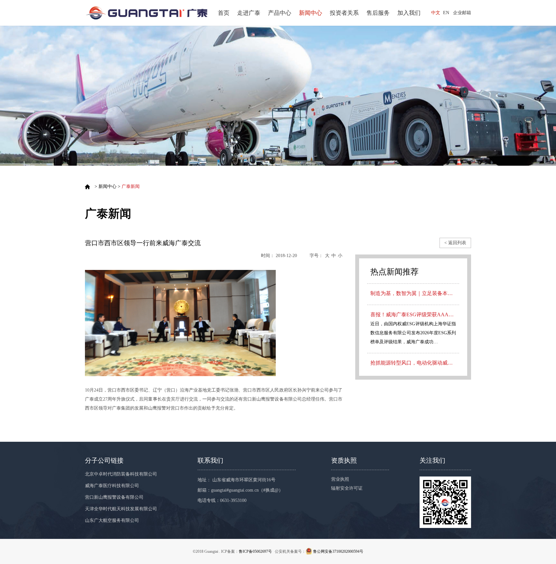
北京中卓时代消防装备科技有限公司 (121, 474)
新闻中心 (310, 13)
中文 (435, 12)
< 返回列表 (455, 242)
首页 (223, 13)
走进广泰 (248, 13)
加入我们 (409, 13)
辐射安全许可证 (347, 488)
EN (446, 12)
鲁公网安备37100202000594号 (338, 551)
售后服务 (378, 13)
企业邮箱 (462, 12)
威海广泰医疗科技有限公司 (112, 485)
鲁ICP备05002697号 (255, 551)
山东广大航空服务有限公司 (112, 520)
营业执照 (340, 479)
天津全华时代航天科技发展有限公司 (121, 508)
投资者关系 (344, 13)
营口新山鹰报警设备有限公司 (114, 497)
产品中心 (279, 13)
